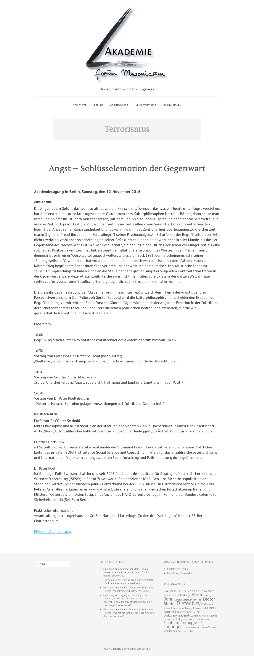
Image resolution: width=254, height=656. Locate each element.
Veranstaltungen (146, 105)
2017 (210, 591)
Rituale (189, 619)
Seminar (204, 619)
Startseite (79, 105)
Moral (185, 611)
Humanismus (199, 608)
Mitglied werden (120, 105)
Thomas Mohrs (190, 627)
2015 (198, 591)
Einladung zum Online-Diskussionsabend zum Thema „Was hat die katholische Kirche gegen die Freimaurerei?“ (128, 613)
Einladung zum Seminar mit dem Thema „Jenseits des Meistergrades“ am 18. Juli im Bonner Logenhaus (127, 572)
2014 (192, 591)
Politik (214, 615)
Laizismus (210, 607)
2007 (171, 591)
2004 (165, 591)
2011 (176, 591)
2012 (181, 591)
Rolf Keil (196, 619)
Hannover (188, 608)
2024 (181, 595)
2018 (165, 595)
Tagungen (173, 627)
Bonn (168, 599)
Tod (198, 627)
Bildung (207, 595)
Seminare (171, 622)
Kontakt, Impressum (178, 569)
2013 (186, 591)
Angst (188, 595)
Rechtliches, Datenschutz (180, 573)
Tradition (204, 627)
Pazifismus (195, 615)
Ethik (203, 604)
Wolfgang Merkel (185, 631)
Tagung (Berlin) (192, 623)
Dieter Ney (189, 603)
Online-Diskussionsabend (181, 613)
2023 (172, 595)
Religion (181, 619)
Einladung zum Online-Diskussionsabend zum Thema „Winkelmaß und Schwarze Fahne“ (128, 589)
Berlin (198, 594)
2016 (204, 591)
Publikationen (172, 105)
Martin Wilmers (172, 611)
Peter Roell (206, 615)
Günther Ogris (177, 608)
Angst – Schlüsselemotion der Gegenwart (127, 168)
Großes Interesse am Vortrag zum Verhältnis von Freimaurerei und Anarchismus (128, 581)
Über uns (98, 105)
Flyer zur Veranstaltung (52, 531)
